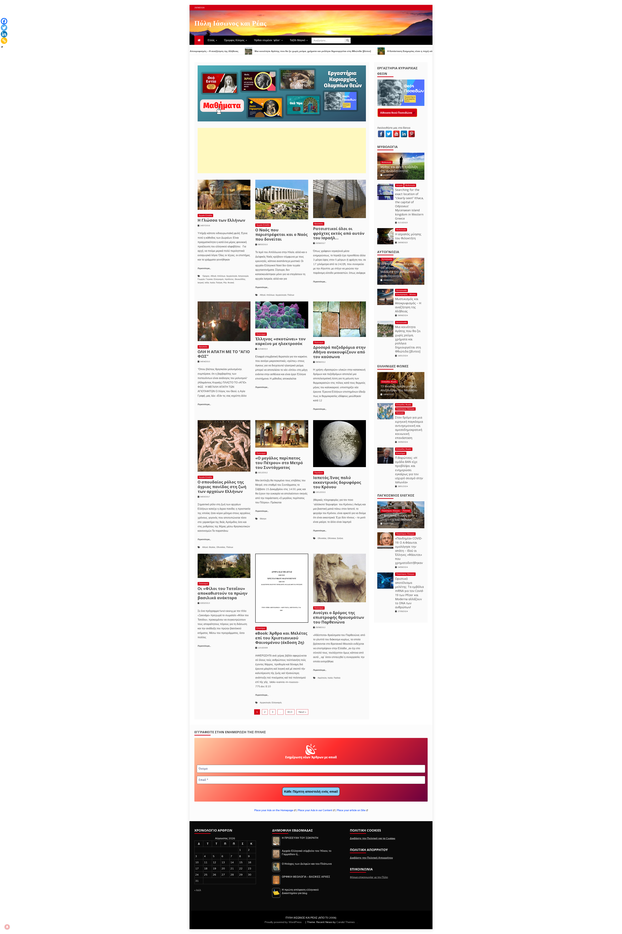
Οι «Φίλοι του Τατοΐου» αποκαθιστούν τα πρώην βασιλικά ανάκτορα (223, 593)
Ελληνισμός (219, 279)
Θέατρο (263, 518)
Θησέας (212, 547)
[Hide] (2, 47)
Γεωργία (201, 279)
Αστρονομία (243, 276)
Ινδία (207, 282)
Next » (302, 711)
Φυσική (231, 282)
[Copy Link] (4, 40)
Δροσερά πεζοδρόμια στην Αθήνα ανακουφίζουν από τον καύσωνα (339, 352)
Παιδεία (337, 678)
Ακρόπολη (322, 678)
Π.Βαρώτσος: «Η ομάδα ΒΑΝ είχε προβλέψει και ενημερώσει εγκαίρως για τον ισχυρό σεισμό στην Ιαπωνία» (409, 470)
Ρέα (225, 282)
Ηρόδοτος (229, 279)
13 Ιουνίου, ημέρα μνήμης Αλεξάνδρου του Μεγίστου (398, 388)
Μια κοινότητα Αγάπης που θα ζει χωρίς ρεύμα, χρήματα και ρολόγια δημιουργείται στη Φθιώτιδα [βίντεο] (217, 51)
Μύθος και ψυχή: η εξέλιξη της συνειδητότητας (399, 169)
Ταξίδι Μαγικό (297, 40)
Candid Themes (345, 922)
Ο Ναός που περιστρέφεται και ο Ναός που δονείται (281, 234)
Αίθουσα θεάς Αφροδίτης (395, 112)
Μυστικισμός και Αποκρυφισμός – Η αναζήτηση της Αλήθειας (408, 305)
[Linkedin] (4, 34)
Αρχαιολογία (231, 276)
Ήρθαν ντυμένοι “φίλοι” (267, 40)
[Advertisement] (282, 150)
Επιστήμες (260, 628)
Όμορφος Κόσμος (234, 40)
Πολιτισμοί (261, 334)
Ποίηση (219, 282)
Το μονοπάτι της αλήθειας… (418, 51)
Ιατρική (201, 282)
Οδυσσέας (220, 547)
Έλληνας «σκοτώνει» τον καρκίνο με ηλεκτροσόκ (280, 341)
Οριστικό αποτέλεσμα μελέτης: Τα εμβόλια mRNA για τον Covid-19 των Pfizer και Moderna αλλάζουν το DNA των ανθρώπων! (409, 593)
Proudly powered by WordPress (283, 922)
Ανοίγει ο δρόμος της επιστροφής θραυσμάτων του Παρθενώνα (338, 617)
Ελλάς (211, 40)
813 (290, 711)
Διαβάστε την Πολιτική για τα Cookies (372, 838)
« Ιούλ (197, 890)
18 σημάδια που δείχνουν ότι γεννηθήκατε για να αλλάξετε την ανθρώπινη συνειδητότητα (398, 270)
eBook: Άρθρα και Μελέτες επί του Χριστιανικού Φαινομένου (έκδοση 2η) (281, 637)
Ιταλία (212, 282)
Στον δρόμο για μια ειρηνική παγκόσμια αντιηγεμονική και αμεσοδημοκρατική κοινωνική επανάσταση (409, 427)
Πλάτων (290, 295)
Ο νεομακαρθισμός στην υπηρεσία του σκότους (397, 517)
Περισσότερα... (204, 268)
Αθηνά (213, 276)
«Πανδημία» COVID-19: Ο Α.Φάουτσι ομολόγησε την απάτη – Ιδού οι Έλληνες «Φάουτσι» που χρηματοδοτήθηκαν (409, 550)
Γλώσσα (209, 279)
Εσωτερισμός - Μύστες (406, 294)
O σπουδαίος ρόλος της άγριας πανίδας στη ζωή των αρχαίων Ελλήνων (222, 486)
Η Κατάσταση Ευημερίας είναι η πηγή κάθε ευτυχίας (320, 51)
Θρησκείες (318, 223)
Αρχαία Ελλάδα (205, 215)
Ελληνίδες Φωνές (393, 366)
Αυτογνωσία (388, 252)
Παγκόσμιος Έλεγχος (405, 409)
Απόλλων (221, 276)
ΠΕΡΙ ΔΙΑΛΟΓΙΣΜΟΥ (375, 51)
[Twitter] (4, 27)
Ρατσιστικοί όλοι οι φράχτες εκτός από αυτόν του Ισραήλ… (338, 233)
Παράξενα (318, 472)
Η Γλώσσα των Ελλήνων (221, 220)
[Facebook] (4, 21)
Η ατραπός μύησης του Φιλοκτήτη (408, 236)
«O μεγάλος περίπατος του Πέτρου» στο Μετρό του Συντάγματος (279, 462)
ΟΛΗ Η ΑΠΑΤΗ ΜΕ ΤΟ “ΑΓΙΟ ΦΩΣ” (224, 354)
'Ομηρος (206, 276)
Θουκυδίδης (240, 279)
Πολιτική (400, 413)
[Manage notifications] (7, 926)
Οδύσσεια (332, 538)
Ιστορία (399, 185)
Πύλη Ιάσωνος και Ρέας (230, 22)
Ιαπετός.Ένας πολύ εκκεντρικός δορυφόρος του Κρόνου (337, 482)
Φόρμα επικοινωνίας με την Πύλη (369, 877)
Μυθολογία (387, 147)
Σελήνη (340, 538)
